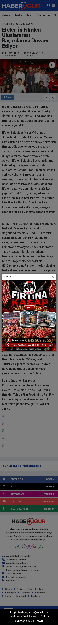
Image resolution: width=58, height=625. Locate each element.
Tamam (40, 621)
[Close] (52, 276)
